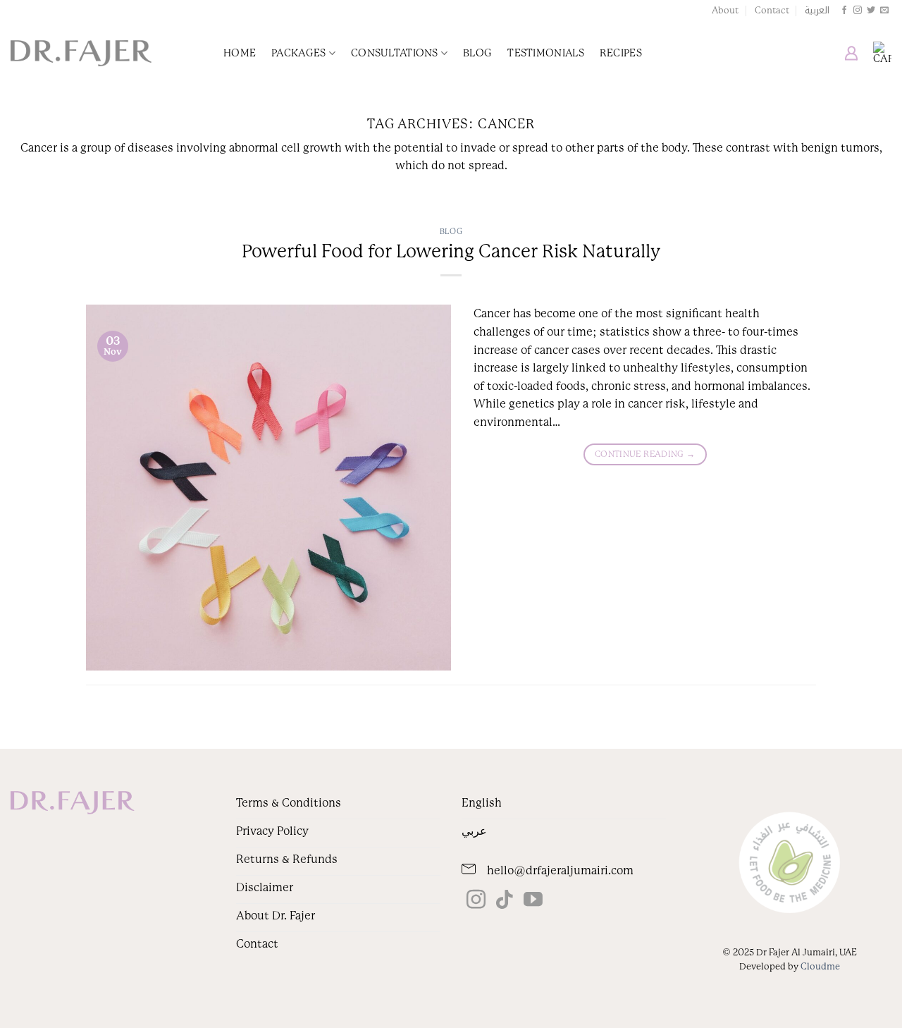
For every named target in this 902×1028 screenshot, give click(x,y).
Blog (477, 53)
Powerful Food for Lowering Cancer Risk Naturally (451, 251)
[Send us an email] (884, 11)
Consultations (394, 53)
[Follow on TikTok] (504, 901)
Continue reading (645, 454)
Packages (298, 53)
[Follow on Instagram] (857, 11)
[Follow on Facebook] (844, 11)
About (725, 10)
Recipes (621, 53)
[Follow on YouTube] (533, 901)
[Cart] (882, 53)
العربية (817, 10)
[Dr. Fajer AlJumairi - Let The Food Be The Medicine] (81, 53)
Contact (772, 10)
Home (239, 53)
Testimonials (545, 53)
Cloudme (820, 966)
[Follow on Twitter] (871, 11)
